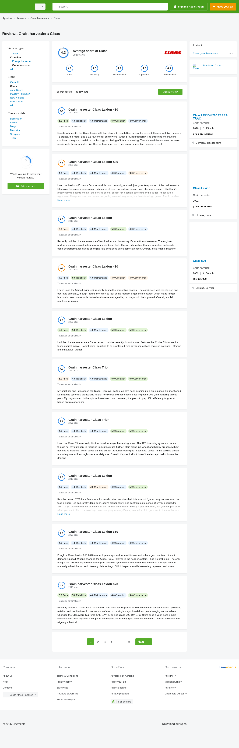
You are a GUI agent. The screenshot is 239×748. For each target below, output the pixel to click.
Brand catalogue (66, 699)
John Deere (16, 90)
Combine (15, 57)
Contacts (7, 687)
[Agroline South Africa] (17, 6)
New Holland (17, 97)
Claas (13, 86)
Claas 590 (199, 260)
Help (5, 681)
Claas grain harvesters (213, 53)
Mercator (15, 130)
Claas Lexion (201, 188)
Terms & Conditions (67, 675)
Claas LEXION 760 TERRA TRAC (210, 117)
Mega (13, 126)
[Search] (56, 6)
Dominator (16, 118)
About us (7, 675)
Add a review (28, 186)
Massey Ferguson (20, 93)
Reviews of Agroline (67, 693)
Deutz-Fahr (16, 101)
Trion (13, 137)
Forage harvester (21, 61)
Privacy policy (64, 681)
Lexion (13, 122)
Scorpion (15, 134)
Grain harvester (21, 65)
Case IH (14, 82)
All (11, 69)
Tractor (14, 53)
